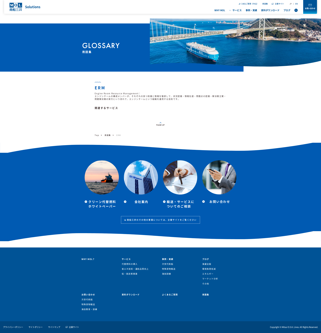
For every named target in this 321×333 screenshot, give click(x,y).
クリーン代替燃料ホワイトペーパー (102, 204)
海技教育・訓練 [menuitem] (89, 309)
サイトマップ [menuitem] (54, 327)
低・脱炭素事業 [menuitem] (129, 274)
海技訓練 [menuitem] (166, 274)
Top (97, 135)
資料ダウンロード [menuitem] (270, 10)
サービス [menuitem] (237, 10)
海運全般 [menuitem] (206, 264)
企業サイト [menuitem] (74, 327)
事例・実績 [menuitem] (251, 10)
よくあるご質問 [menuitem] (170, 295)
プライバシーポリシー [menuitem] (13, 327)
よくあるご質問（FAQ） (248, 4)
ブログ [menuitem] (287, 10)
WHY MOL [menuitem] (219, 10)
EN (296, 4)
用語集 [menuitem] (205, 295)
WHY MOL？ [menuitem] (88, 259)
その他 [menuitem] (205, 284)
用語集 (265, 4)
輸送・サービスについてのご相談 (180, 204)
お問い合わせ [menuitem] (88, 295)
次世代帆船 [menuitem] (167, 264)
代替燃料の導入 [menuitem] (129, 264)
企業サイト (279, 4)
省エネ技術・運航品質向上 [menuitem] (135, 269)
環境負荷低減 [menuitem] (209, 269)
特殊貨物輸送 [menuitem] (169, 269)
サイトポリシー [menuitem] (36, 327)
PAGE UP (160, 125)
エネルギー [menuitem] (208, 274)
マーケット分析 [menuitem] (210, 279)
